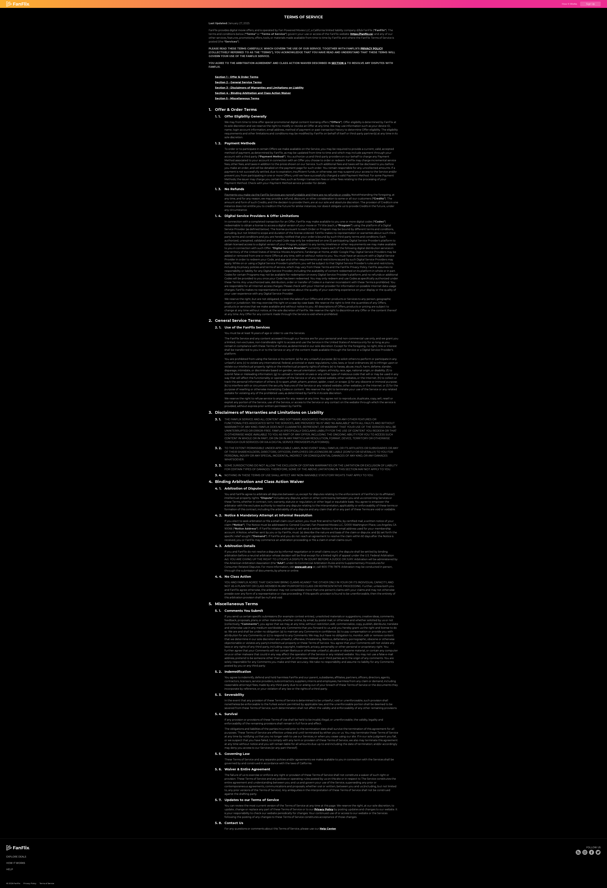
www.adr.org (303, 566)
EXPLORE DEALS (16, 856)
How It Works (569, 4)
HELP (9, 869)
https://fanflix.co (362, 34)
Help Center (328, 828)
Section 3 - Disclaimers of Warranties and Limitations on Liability (259, 87)
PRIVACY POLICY (372, 48)
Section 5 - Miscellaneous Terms (237, 98)
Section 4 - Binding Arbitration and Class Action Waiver (253, 93)
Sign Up (590, 4)
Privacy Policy (323, 809)
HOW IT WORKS (15, 863)
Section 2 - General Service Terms (238, 82)
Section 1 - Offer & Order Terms (236, 76)
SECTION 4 (338, 63)
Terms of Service (47, 883)
